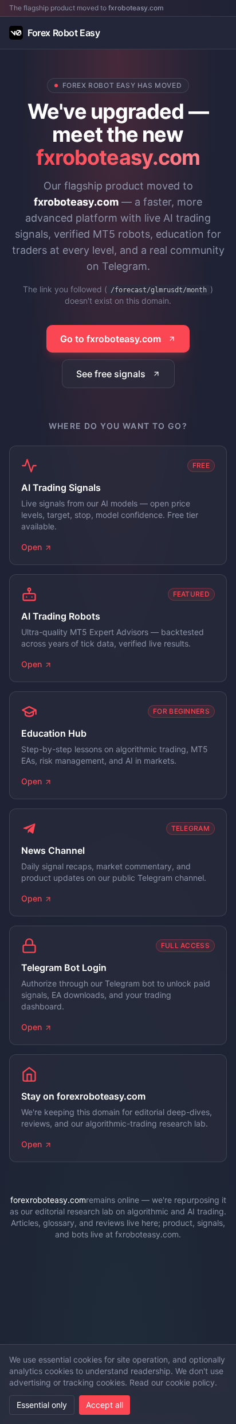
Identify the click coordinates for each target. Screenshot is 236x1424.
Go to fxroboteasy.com (110, 339)
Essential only (42, 1405)
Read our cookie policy (172, 1382)
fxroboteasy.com (136, 7)
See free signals (110, 374)
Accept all (104, 1405)
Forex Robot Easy (63, 32)
